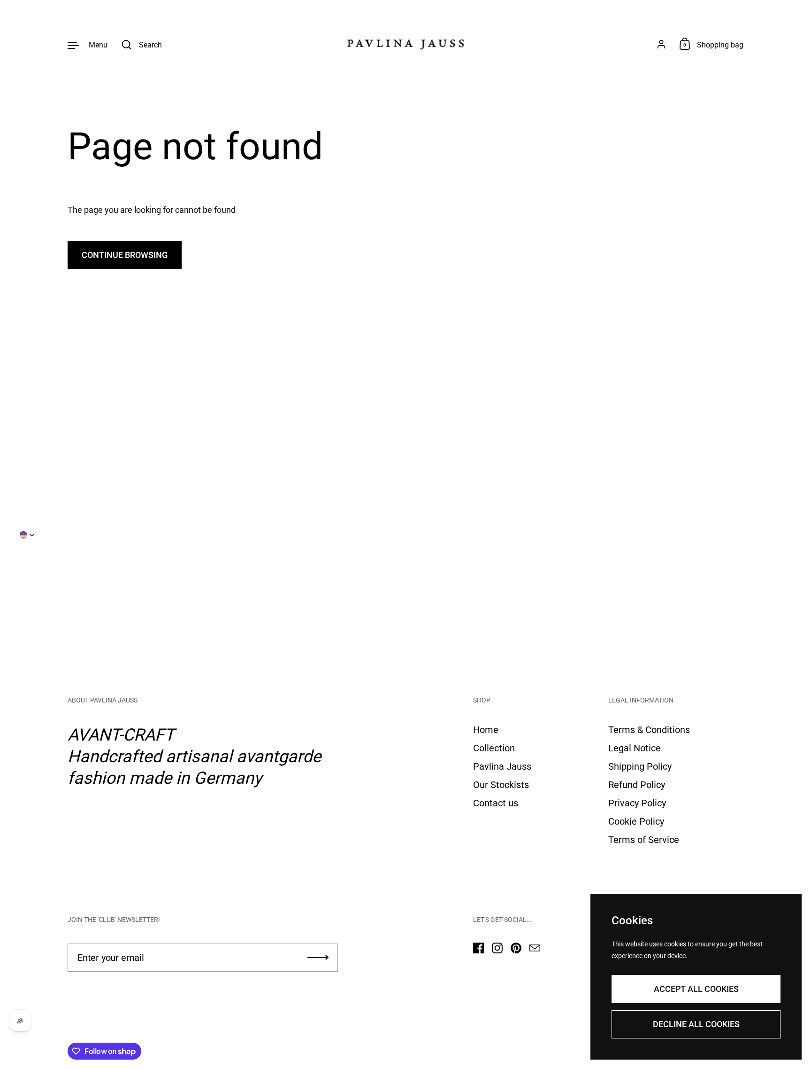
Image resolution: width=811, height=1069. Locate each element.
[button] (27, 534)
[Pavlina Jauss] (405, 44)
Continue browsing (125, 255)
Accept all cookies (696, 989)
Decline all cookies (696, 1024)
